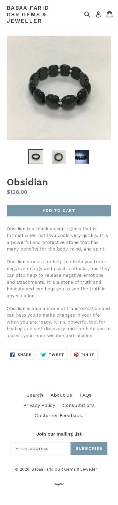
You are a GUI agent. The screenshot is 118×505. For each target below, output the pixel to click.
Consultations (79, 405)
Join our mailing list (59, 434)
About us (61, 395)
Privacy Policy (39, 405)
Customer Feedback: (59, 415)
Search (35, 395)
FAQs (85, 395)
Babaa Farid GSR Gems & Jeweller (28, 14)
